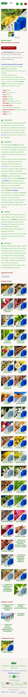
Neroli (20, 477)
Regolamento (4, 692)
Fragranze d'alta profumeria (7, 630)
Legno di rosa (7, 448)
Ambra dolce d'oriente (7, 310)
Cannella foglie (7, 357)
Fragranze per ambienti (7, 609)
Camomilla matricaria (20, 342)
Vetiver (7, 580)
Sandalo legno (20, 536)
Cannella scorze (20, 357)
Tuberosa (20, 561)
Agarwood (20, 295)
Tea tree (7, 566)
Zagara (20, 595)
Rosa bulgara (20, 521)
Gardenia (7, 418)
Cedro (20, 372)
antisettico (6, 180)
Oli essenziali (19, 64)
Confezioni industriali (7, 64)
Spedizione (13, 692)
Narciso (7, 477)
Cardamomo (7, 372)
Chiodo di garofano (7, 388)
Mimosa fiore (20, 462)
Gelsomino (20, 418)
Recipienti (20, 615)
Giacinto (7, 433)
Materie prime (5, 276)
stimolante (4, 166)
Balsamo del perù (7, 326)
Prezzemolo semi (7, 521)
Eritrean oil (20, 403)
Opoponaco (7, 492)
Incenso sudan (20, 433)
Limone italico (20, 448)
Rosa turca (7, 536)
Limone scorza (7, 462)
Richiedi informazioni (9, 47)
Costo (20, 387)
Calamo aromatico (7, 342)
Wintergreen (7, 591)
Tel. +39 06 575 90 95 (7, 670)
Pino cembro (7, 507)
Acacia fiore (7, 295)
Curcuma (7, 403)
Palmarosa (20, 492)
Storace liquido (20, 546)
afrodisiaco (15, 190)
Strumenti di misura (7, 620)
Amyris (20, 310)
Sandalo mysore (7, 551)
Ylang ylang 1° (7, 652)
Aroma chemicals (20, 608)
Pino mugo (20, 507)
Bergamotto (20, 326)
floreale (3, 135)
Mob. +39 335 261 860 (20, 670)
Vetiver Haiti (20, 580)
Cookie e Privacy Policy (22, 692)
